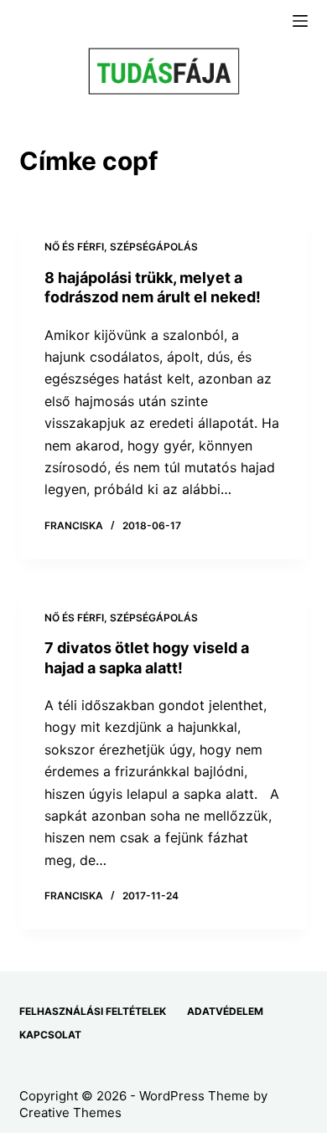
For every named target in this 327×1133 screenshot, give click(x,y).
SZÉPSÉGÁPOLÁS (154, 246)
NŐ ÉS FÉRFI (74, 246)
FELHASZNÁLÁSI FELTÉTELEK (92, 1011)
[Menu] (300, 20)
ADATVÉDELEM (225, 1011)
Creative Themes (70, 1112)
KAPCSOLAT (50, 1034)
